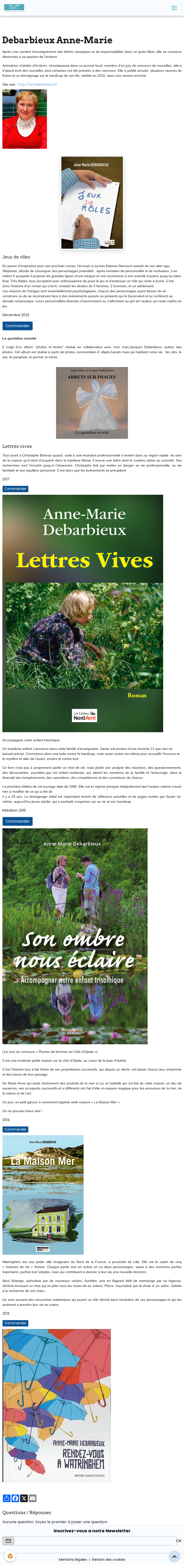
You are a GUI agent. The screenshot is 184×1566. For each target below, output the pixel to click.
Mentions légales (73, 1559)
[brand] (15, 8)
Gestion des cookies (108, 1559)
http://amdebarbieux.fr (37, 84)
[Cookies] (10, 1556)
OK (179, 1541)
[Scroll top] (174, 1556)
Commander (18, 326)
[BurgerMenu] (174, 8)
